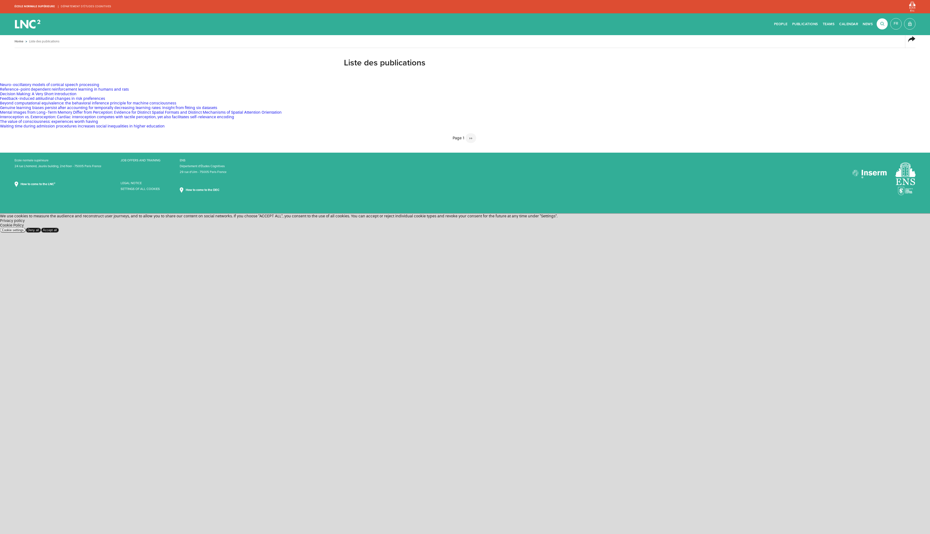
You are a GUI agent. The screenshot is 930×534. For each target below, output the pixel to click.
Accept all (50, 230)
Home (19, 41)
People (781, 24)
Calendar (848, 24)
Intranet (909, 24)
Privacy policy (12, 220)
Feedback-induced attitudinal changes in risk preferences (52, 98)
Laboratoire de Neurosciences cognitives (28, 24)
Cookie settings (13, 230)
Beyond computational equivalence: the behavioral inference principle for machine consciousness (88, 103)
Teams (829, 24)
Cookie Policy (12, 225)
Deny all (33, 230)
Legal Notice (131, 183)
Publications (805, 24)
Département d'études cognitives (86, 6)
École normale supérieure (35, 6)
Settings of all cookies (140, 189)
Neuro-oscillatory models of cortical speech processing (49, 84)
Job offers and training (140, 160)
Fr (896, 23)
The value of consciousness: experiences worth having (49, 121)
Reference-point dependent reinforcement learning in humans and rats (64, 89)
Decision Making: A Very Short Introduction (38, 94)
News (868, 24)
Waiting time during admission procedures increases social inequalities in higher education (82, 126)
